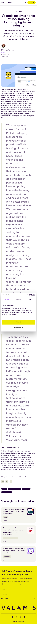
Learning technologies (14, 488)
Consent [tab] (6, 299)
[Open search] (25, 2)
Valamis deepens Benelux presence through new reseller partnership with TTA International (13, 531)
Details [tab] (18, 299)
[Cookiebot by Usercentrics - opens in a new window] (27, 295)
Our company (26, 488)
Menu (32, 2)
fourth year (7, 114)
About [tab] (30, 299)
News (20, 11)
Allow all (18, 322)
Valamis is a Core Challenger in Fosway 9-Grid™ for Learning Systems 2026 (14, 511)
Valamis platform (6, 492)
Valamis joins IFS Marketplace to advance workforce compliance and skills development (14, 551)
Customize (17, 327)
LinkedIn (3, 52)
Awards (4, 488)
